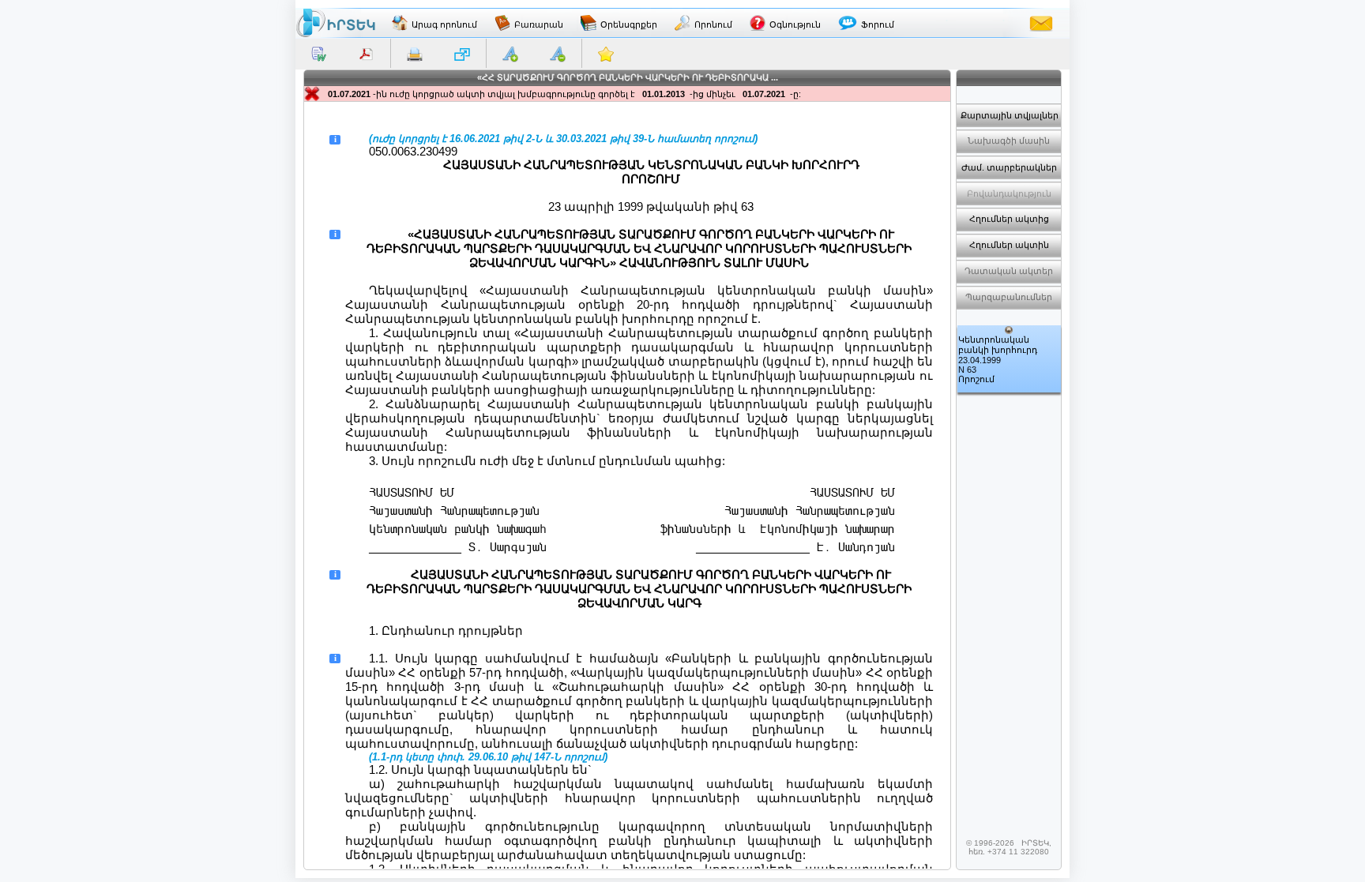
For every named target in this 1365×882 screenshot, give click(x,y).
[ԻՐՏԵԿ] (335, 23)
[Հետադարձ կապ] (1041, 23)
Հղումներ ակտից (1009, 218)
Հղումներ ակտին (1009, 245)
